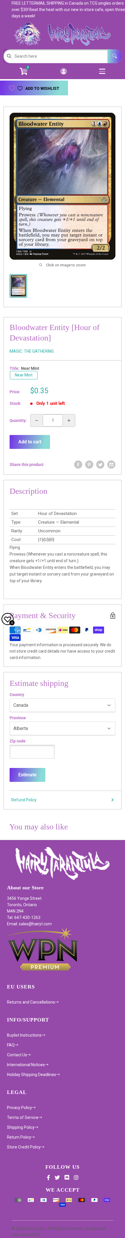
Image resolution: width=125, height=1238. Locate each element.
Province (18, 718)
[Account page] (63, 72)
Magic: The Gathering (32, 351)
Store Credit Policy (24, 1147)
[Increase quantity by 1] (69, 420)
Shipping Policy (21, 1127)
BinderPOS (30, 1234)
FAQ (11, 1045)
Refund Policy (24, 800)
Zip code (18, 741)
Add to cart (29, 442)
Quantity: (18, 420)
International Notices (26, 1064)
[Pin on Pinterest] (89, 464)
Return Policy (19, 1137)
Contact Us (17, 1055)
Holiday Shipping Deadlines (31, 1074)
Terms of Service (22, 1117)
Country (17, 695)
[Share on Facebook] (78, 464)
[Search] (115, 56)
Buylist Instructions (24, 1035)
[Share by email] (111, 464)
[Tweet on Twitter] (100, 464)
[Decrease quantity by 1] (37, 420)
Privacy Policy (19, 1107)
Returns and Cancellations (31, 1002)
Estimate (27, 775)
